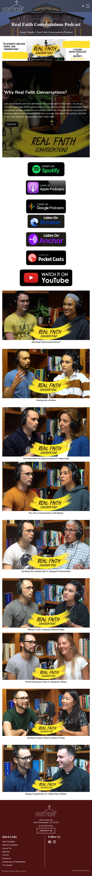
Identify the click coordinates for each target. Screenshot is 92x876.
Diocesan (86, 871)
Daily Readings (8, 841)
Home (23, 32)
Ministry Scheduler (10, 845)
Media (31, 32)
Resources (6, 858)
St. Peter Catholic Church (17, 871)
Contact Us (46, 830)
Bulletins (6, 852)
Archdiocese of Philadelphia (14, 862)
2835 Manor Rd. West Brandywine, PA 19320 (46, 821)
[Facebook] (49, 841)
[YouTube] (54, 841)
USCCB (5, 855)
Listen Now (11, 124)
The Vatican (7, 865)
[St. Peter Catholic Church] (46, 811)
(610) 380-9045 (46, 826)
